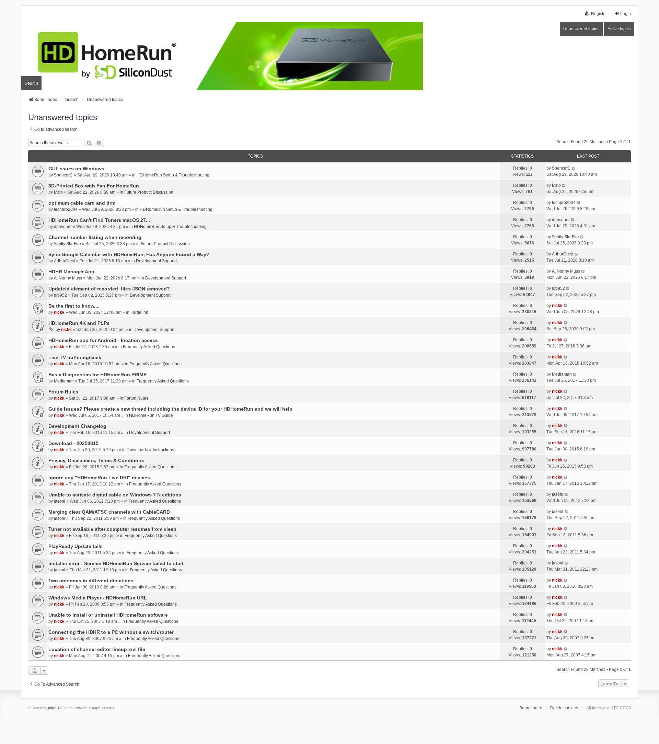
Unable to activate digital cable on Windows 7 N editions (114, 494)
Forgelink (139, 312)
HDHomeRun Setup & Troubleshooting (173, 175)
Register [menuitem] (599, 13)
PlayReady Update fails (75, 546)
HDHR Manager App (71, 271)
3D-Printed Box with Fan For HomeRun (93, 185)
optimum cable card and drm (81, 203)
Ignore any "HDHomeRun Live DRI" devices (99, 477)
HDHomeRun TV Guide (151, 415)
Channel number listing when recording (94, 237)
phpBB (53, 708)
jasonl (59, 501)
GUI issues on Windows (76, 168)
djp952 (60, 295)
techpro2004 (66, 209)
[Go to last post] (574, 168)
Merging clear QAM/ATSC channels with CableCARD (109, 512)
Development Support (156, 261)
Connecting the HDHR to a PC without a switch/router (111, 632)
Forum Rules (63, 391)
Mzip (58, 192)
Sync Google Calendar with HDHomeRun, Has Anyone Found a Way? (128, 254)
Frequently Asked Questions (149, 346)
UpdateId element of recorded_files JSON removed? (109, 288)
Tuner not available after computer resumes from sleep (112, 529)
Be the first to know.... (74, 306)
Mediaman (64, 381)
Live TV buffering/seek (74, 357)
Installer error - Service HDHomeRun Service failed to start (116, 563)
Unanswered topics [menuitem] (581, 28)
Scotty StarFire (67, 243)
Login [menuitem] (625, 13)
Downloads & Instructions (150, 449)
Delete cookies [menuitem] (564, 708)
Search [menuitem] (31, 83)
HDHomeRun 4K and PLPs (78, 323)
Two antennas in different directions (91, 580)
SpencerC (63, 175)
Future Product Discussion (148, 192)
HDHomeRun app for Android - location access (103, 340)
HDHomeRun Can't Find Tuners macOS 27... (99, 220)
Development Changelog (77, 426)
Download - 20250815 (73, 443)
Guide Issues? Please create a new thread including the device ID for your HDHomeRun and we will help (170, 409)
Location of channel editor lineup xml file (96, 649)
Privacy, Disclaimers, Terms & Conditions (96, 460)
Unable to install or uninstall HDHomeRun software (108, 615)
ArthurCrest (64, 261)
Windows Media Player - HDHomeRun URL (97, 597)
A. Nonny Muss (68, 278)
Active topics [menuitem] (619, 28)
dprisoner (63, 226)
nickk (59, 312)
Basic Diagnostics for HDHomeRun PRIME (97, 374)
